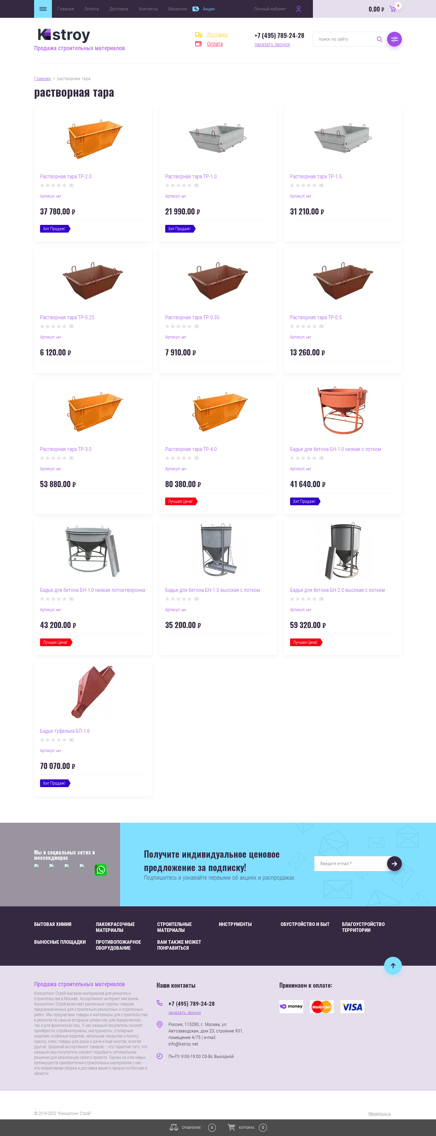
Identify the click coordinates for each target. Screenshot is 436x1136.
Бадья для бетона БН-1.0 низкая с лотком (335, 449)
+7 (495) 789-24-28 (279, 35)
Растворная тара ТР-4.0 (191, 449)
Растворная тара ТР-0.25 (67, 317)
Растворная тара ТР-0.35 (192, 317)
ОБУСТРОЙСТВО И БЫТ (305, 924)
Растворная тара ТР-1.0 (191, 176)
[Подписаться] (394, 863)
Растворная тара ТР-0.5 (316, 317)
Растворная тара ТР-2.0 (66, 176)
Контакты (148, 9)
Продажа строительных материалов (79, 48)
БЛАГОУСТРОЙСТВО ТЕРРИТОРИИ (363, 927)
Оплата (92, 9)
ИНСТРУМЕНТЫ (235, 924)
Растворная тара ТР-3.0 (66, 449)
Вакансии (177, 9)
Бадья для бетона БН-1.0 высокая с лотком (212, 590)
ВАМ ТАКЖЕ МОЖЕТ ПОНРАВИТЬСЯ (179, 945)
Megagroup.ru (379, 1113)
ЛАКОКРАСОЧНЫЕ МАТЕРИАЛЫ (115, 927)
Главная (65, 9)
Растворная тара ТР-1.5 (316, 176)
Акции (209, 9)
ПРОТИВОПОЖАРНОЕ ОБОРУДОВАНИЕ (118, 945)
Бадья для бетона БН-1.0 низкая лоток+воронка (92, 590)
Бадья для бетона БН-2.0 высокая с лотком (337, 590)
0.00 (384, 8)
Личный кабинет (270, 9)
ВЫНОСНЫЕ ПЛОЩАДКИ (60, 942)
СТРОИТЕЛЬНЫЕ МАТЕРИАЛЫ (174, 927)
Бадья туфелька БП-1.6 (65, 731)
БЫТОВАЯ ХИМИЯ (52, 924)
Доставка (118, 9)
